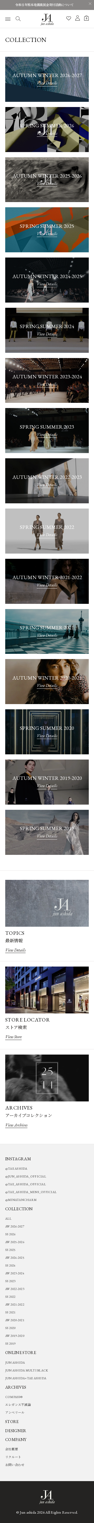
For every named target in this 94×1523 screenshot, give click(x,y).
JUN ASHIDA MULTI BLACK (26, 1370)
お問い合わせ (14, 1465)
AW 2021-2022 (14, 1304)
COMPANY (15, 1439)
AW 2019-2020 (14, 1336)
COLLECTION (19, 1209)
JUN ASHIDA (15, 1363)
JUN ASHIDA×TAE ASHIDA (25, 1378)
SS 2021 (10, 1312)
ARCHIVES (15, 1387)
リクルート (13, 1457)
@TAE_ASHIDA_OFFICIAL (25, 1184)
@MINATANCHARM (21, 1200)
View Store (13, 1036)
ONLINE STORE (20, 1352)
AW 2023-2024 (14, 1273)
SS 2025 (10, 1250)
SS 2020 (10, 1328)
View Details (47, 83)
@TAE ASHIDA (16, 1169)
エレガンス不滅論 (18, 1405)
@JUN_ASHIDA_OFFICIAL (25, 1176)
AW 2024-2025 (14, 1258)
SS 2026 (10, 1234)
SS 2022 (10, 1297)
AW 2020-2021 (14, 1320)
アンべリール (14, 1413)
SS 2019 (10, 1344)
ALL (8, 1219)
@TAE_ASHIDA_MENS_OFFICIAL (31, 1192)
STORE (12, 1421)
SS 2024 (10, 1265)
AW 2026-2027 (14, 1226)
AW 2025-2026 (14, 1242)
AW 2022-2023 (14, 1289)
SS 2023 (10, 1281)
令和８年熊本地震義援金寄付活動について (44, 5)
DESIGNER (15, 1430)
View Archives (16, 1125)
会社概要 (11, 1449)
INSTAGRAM (18, 1159)
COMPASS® (13, 1397)
